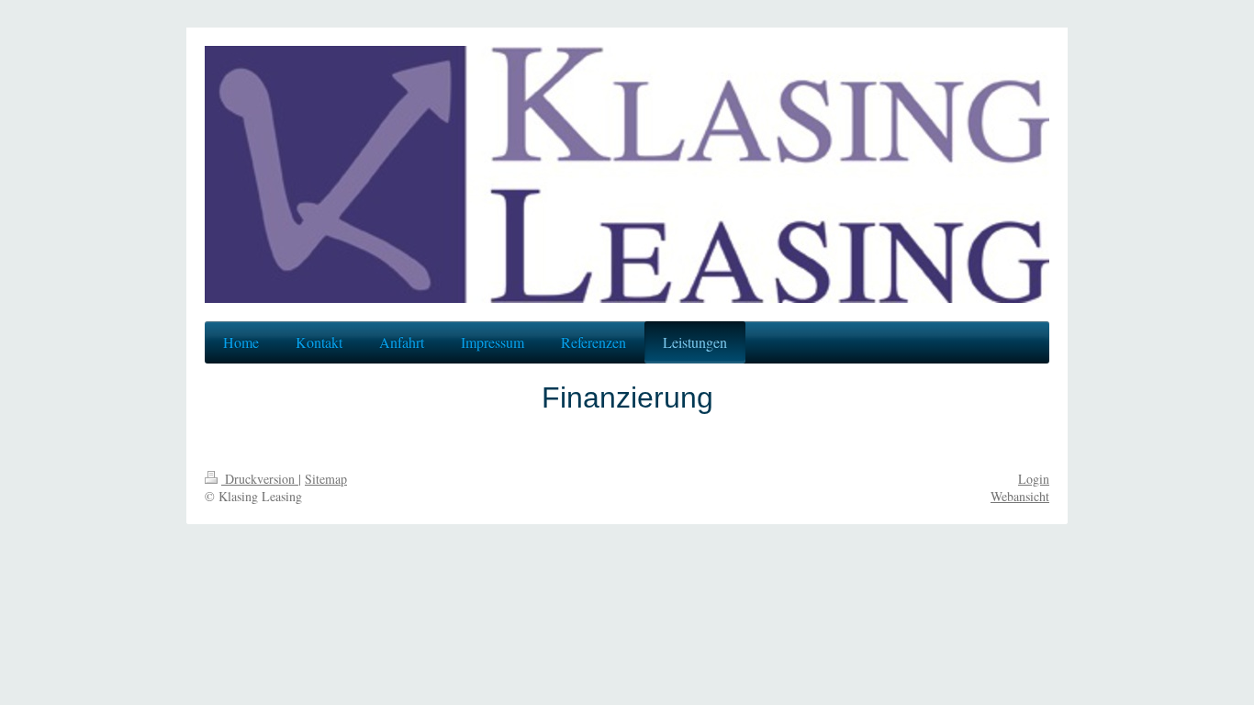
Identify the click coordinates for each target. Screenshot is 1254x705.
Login (1033, 478)
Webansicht (1020, 496)
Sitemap (326, 478)
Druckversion (259, 478)
